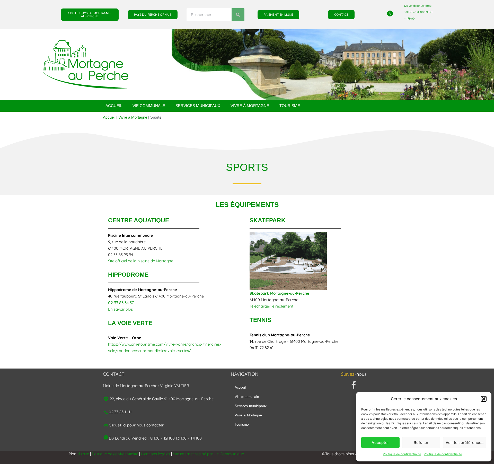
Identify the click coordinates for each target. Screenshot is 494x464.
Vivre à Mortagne (250, 105)
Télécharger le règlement (271, 306)
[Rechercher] (238, 14)
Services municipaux (197, 105)
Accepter (380, 442)
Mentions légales (155, 453)
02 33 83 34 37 (121, 302)
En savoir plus (120, 309)
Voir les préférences (464, 442)
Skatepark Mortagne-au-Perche (279, 293)
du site (83, 453)
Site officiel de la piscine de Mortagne (140, 260)
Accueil (113, 105)
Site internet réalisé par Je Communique (208, 453)
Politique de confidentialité (402, 454)
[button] (483, 398)
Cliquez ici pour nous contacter (136, 425)
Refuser (421, 442)
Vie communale (149, 105)
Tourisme (289, 105)
